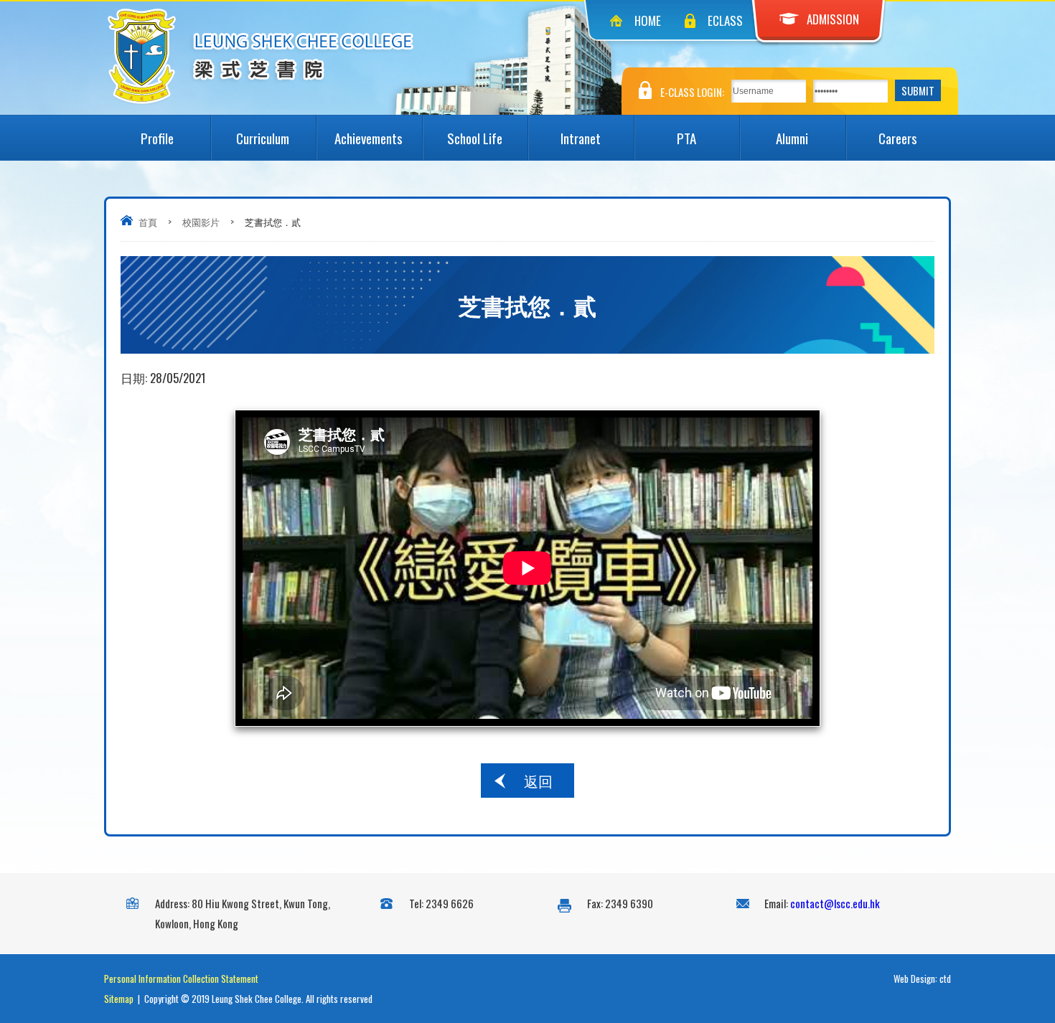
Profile (157, 138)
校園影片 (201, 221)
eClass (725, 20)
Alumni (792, 138)
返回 (538, 780)
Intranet (581, 138)
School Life (474, 138)
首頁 (148, 221)
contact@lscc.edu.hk (835, 903)
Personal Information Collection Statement (181, 978)
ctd (945, 978)
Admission (833, 19)
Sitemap (118, 998)
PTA (686, 138)
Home (647, 20)
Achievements (368, 138)
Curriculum (262, 138)
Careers (897, 138)
